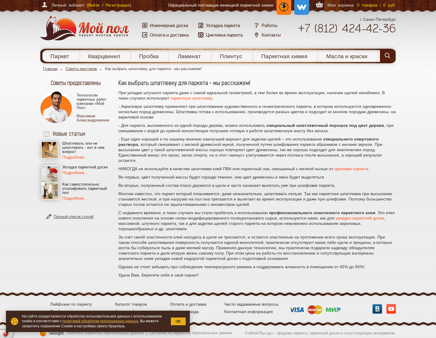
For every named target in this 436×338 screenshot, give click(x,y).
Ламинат (189, 56)
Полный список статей (73, 217)
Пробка (149, 56)
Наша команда (184, 311)
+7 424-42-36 (347, 28)
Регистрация (118, 5)
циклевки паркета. (352, 168)
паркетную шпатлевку (191, 98)
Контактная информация (248, 311)
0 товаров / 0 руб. (376, 5)
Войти (94, 5)
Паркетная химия (284, 56)
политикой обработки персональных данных (100, 321)
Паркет (59, 56)
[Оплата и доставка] (315, 308)
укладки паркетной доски (359, 218)
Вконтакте (377, 309)
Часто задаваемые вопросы (251, 304)
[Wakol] (300, 5)
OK (178, 321)
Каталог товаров (131, 304)
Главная (50, 69)
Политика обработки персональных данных (105, 333)
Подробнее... (75, 157)
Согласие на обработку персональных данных (191, 333)
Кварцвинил (104, 56)
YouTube (391, 309)
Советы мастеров (81, 69)
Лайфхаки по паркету (71, 304)
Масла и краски (346, 56)
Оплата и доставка (188, 304)
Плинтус (231, 56)
